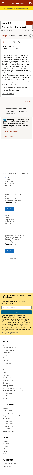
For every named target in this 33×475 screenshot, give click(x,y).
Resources (12, 36)
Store (5, 355)
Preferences (7, 466)
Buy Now (10, 209)
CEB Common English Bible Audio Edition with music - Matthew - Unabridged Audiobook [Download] (14, 198)
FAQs (4, 373)
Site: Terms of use (9, 396)
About (5, 345)
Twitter (5, 451)
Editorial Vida (7, 421)
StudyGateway (8, 411)
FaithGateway (7, 408)
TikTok (5, 449)
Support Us (7, 363)
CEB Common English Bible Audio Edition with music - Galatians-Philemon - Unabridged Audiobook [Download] (14, 239)
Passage (4, 36)
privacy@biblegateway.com (9, 333)
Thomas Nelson (8, 424)
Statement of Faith (9, 350)
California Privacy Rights (12, 388)
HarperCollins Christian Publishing (15, 416)
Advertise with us (9, 380)
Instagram (6, 444)
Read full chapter (8, 94)
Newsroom (6, 360)
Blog (4, 358)
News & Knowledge (9, 348)
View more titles (16, 258)
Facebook (6, 441)
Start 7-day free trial (11, 131)
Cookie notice (7, 393)
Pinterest (6, 446)
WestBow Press (8, 426)
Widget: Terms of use (10, 398)
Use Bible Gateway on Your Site (13, 378)
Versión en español (9, 463)
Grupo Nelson (7, 418)
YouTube (6, 454)
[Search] (29, 23)
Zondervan (6, 429)
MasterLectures (8, 431)
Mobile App (7, 353)
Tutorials (6, 375)
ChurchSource (8, 413)
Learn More (9, 136)
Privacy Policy (8, 331)
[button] (30, 3)
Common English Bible (14, 108)
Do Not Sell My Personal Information (16, 391)
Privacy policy (8, 386)
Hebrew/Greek (22, 36)
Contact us (6, 383)
